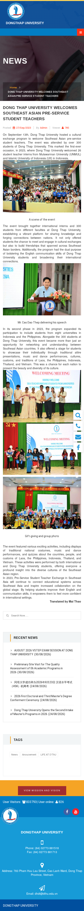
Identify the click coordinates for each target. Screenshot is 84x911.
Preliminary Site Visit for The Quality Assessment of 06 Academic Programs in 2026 (36, 668)
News (14, 754)
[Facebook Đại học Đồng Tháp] (78, 447)
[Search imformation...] (78, 415)
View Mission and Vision (42, 790)
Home (13, 87)
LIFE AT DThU (48, 754)
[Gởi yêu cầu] (78, 436)
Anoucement (29, 754)
